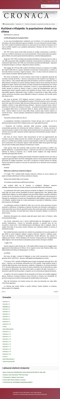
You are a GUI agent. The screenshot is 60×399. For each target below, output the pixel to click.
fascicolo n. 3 (6, 306)
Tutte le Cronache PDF (9, 361)
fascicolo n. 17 (7, 346)
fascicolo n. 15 (7, 341)
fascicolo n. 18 (7, 349)
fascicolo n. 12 (7, 334)
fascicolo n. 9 (6, 321)
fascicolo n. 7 (6, 316)
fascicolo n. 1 (6, 301)
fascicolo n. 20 (7, 354)
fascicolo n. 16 (7, 344)
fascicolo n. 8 (6, 319)
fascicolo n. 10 (7, 324)
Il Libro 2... (5, 356)
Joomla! (15, 394)
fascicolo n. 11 (7, 331)
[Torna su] (57, 396)
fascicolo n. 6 (6, 314)
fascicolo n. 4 (6, 309)
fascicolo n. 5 (6, 311)
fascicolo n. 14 (7, 339)
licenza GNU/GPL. (42, 394)
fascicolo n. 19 (7, 351)
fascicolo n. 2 (6, 304)
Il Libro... (5, 326)
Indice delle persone (8, 329)
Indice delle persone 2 (8, 359)
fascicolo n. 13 (7, 336)
